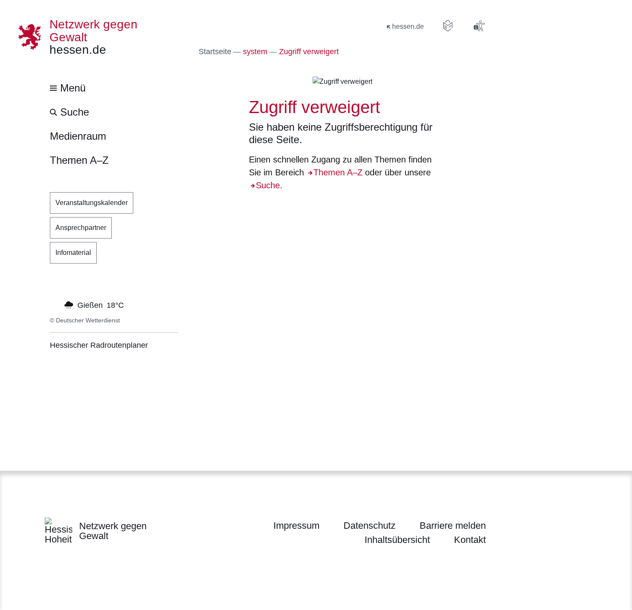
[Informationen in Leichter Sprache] (448, 26)
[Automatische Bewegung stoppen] (54, 304)
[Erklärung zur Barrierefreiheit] (479, 26)
